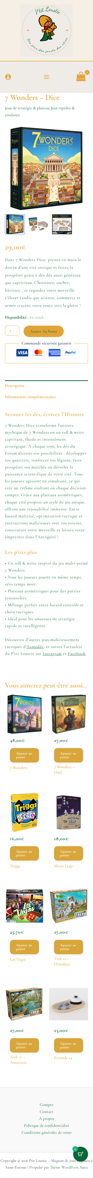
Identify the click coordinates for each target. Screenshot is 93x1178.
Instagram (52, 653)
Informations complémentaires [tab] (30, 396)
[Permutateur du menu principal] (46, 77)
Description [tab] (14, 385)
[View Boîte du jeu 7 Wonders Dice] (15, 224)
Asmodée (35, 646)
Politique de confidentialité (46, 1125)
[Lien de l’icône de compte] (8, 77)
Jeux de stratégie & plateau (27, 108)
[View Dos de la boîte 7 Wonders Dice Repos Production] (62, 224)
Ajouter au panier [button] (24, 755)
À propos (46, 1118)
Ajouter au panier (43, 331)
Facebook (77, 653)
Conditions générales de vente (47, 1132)
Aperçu (24, 724)
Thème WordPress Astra (69, 1167)
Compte (46, 1104)
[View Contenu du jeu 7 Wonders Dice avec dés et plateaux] (38, 224)
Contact (46, 1111)
